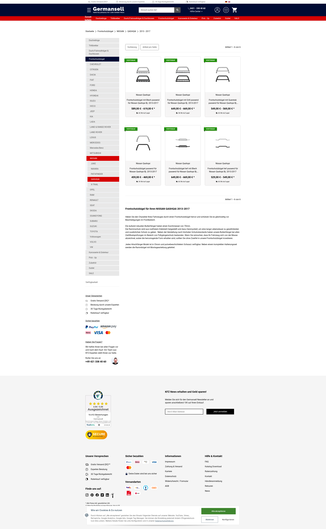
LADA (92, 122)
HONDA (93, 90)
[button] (102, 282)
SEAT (92, 205)
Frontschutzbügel (166, 18)
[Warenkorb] (234, 10)
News (207, 491)
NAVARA (94, 169)
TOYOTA (94, 231)
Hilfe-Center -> (196, 11)
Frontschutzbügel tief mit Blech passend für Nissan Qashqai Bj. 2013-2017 (183, 170)
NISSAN (93, 158)
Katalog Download (213, 466)
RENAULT (94, 200)
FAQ (207, 461)
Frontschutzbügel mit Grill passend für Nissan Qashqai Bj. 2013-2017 (183, 101)
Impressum (170, 461)
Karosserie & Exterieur (188, 18)
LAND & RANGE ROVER (100, 127)
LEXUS (93, 137)
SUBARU (94, 221)
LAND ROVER (96, 132)
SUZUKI (93, 226)
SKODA (93, 210)
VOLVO (93, 242)
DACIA (93, 75)
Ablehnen (210, 519)
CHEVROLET (95, 64)
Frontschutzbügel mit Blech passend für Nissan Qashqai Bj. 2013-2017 (143, 101)
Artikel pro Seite (150, 47)
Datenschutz (170, 476)
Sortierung (132, 47)
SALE (236, 18)
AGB (167, 486)
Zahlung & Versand (173, 466)
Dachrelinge (101, 18)
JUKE (93, 163)
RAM (92, 195)
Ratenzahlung (211, 471)
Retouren (209, 486)
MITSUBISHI (95, 153)
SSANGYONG (96, 216)
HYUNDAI (94, 95)
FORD (92, 85)
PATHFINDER (97, 174)
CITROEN (94, 69)
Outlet (227, 18)
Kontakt (208, 476)
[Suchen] (177, 10)
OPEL (92, 189)
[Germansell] (108, 10)
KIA (91, 116)
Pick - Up (205, 18)
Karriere (168, 471)
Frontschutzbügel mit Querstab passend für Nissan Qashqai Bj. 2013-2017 (223, 102)
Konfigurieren (228, 519)
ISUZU (93, 101)
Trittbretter (115, 18)
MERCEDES (95, 142)
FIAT (92, 80)
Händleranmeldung (213, 481)
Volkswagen (95, 237)
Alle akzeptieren (219, 511)
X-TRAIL (94, 184)
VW (91, 247)
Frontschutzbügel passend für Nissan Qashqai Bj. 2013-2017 (143, 170)
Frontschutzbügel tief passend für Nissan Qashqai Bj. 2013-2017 (223, 170)
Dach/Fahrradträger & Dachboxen (139, 18)
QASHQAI (95, 179)
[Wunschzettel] (226, 10)
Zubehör (217, 18)
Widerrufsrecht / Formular (176, 481)
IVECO (93, 106)
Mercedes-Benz (97, 148)
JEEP (92, 111)
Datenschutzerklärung (164, 521)
